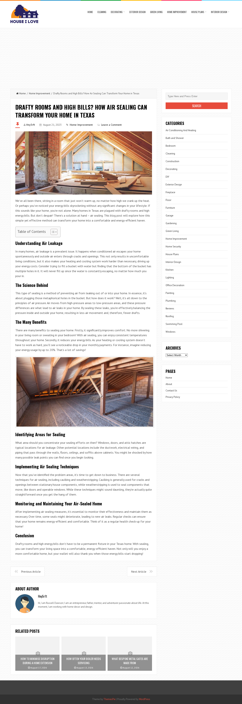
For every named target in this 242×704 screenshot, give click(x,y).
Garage (169, 215)
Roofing (170, 316)
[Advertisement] (121, 56)
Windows (170, 331)
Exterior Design (137, 12)
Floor (168, 200)
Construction (172, 161)
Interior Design (219, 12)
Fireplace (170, 192)
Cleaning (101, 12)
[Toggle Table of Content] (52, 232)
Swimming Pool (174, 324)
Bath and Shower (175, 138)
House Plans (197, 12)
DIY (167, 176)
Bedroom (171, 145)
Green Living (156, 12)
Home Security (173, 246)
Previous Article (31, 571)
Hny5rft (30, 124)
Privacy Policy (173, 397)
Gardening (171, 223)
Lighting (170, 277)
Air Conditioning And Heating (181, 130)
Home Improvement (177, 12)
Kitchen (170, 269)
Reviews (170, 308)
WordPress (144, 699)
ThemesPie (109, 699)
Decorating (117, 12)
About (169, 384)
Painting (170, 293)
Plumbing (171, 300)
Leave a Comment (111, 124)
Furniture (170, 207)
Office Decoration (175, 285)
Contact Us (171, 390)
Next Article (138, 571)
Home (90, 12)
